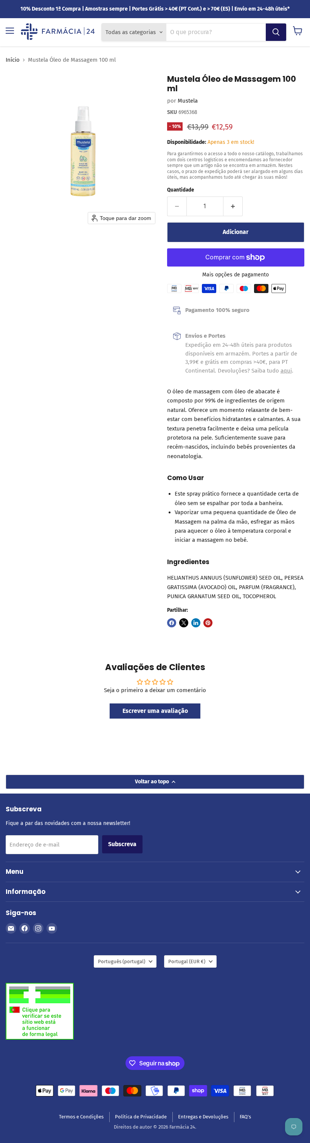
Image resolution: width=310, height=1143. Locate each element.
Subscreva (122, 844)
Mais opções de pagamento (235, 275)
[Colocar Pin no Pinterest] (207, 622)
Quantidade (180, 190)
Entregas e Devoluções (203, 1117)
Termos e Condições (81, 1117)
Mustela (188, 100)
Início (13, 60)
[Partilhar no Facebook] (171, 622)
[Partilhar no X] (183, 622)
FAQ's (245, 1117)
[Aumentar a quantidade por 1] (233, 206)
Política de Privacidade (141, 1117)
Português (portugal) (121, 961)
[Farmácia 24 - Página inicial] (58, 32)
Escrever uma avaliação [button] (155, 710)
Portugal (186, 961)
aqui (286, 370)
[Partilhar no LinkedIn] (195, 622)
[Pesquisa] (276, 32)
